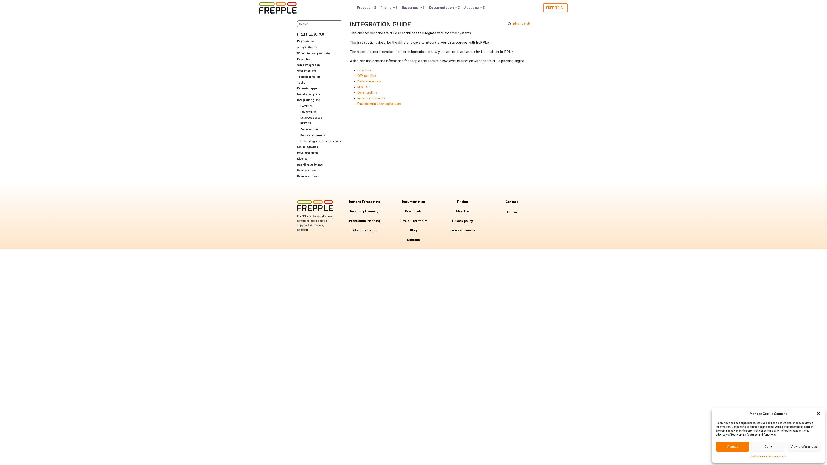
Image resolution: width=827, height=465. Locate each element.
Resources (413, 8)
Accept (732, 447)
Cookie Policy (759, 456)
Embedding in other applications (320, 141)
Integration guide (308, 100)
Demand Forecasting (364, 202)
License (302, 158)
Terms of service (462, 230)
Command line (309, 129)
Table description (308, 76)
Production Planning (364, 221)
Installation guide (308, 94)
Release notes (306, 170)
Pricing (389, 8)
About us (474, 8)
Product (366, 8)
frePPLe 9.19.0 (310, 34)
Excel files (306, 106)
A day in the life (307, 47)
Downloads (413, 211)
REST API (306, 123)
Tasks (301, 82)
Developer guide (307, 152)
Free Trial (555, 8)
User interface (306, 70)
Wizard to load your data (313, 53)
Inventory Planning (364, 211)
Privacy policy (777, 456)
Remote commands (312, 135)
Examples (303, 59)
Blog (413, 230)
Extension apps (307, 88)
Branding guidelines (310, 164)
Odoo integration (308, 65)
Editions (413, 240)
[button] (818, 414)
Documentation (444, 8)
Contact (512, 202)
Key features (305, 41)
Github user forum (413, 221)
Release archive (307, 176)
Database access (311, 117)
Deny (768, 447)
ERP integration (307, 147)
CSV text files (308, 111)
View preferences (804, 447)
